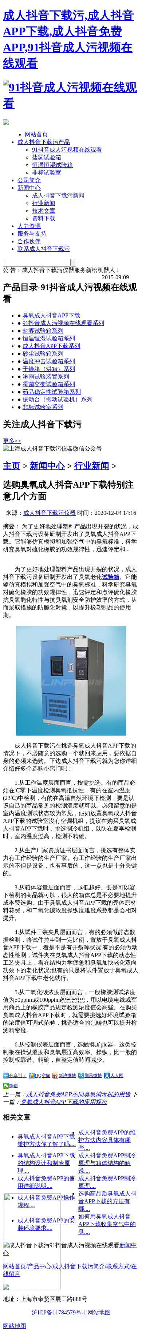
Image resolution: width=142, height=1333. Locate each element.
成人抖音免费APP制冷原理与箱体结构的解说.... (107, 1163)
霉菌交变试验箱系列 (49, 384)
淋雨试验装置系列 (46, 376)
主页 (11, 466)
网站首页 (36, 134)
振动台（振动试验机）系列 (57, 399)
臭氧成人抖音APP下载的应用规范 (63, 1102)
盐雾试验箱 (46, 157)
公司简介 (29, 180)
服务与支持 (32, 234)
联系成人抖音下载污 (43, 249)
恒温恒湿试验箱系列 (49, 338)
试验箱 (110, 577)
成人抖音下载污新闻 (58, 195)
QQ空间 (42, 1075)
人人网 (116, 1075)
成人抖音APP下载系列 (51, 346)
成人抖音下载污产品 (43, 142)
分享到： (18, 1075)
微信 (13, 1085)
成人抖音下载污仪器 (49, 513)
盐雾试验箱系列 (43, 331)
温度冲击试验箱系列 (49, 361)
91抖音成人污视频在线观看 (67, 150)
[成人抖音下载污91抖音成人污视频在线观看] (71, 103)
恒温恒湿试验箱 (52, 165)
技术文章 (43, 211)
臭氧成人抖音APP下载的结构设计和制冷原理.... (46, 1163)
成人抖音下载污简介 (78, 1266)
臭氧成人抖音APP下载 (51, 315)
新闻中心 (29, 188)
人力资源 (29, 226)
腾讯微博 (93, 1075)
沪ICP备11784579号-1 (59, 1312)
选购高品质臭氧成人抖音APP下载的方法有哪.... (107, 1201)
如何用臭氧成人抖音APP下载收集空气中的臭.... (107, 1224)
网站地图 (99, 1312)
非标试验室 (46, 172)
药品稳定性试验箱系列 (52, 392)
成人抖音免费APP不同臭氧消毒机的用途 (78, 1094)
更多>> (12, 441)
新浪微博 (67, 1075)
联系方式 (118, 1266)
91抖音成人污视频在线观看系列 (63, 323)
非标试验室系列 (43, 407)
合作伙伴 (29, 241)
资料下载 (43, 218)
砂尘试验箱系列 (43, 354)
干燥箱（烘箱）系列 (49, 369)
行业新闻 (43, 203)
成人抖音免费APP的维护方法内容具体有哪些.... (107, 1140)
